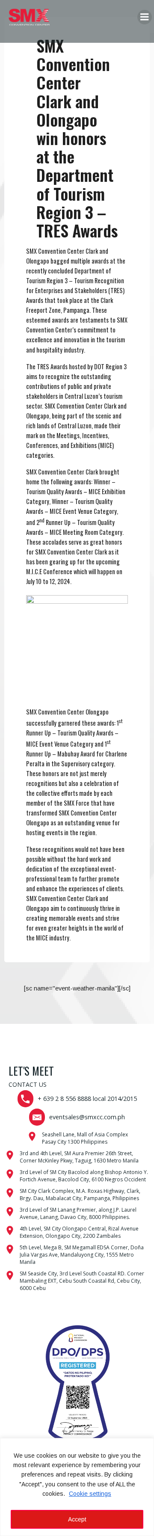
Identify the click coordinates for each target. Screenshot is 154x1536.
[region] (77, 1487)
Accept (77, 1519)
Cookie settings (90, 1493)
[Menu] (144, 17)
